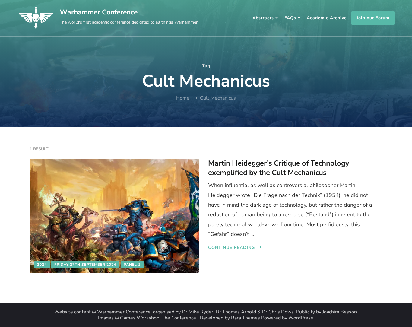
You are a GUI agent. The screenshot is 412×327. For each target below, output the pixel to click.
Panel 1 (132, 264)
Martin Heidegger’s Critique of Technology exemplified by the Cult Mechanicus (278, 167)
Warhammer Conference (99, 12)
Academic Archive (327, 18)
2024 (42, 264)
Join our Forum (373, 18)
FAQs (290, 18)
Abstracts (263, 18)
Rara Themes (245, 318)
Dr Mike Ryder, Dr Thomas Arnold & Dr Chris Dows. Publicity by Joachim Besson (269, 312)
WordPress (300, 318)
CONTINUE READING (231, 247)
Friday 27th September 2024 (85, 264)
